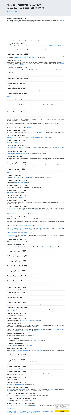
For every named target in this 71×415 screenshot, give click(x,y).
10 (7, 257)
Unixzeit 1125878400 (11, 412)
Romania (15, 232)
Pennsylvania (32, 356)
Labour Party (29, 127)
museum (30, 345)
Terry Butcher (58, 117)
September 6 (9, 384)
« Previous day (9, 11)
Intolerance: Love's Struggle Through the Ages (28, 277)
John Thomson (9, 262)
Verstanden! (62, 411)
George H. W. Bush (16, 113)
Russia (24, 108)
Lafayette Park (46, 113)
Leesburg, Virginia (27, 330)
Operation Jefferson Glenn (20, 164)
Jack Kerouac (17, 182)
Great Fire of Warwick (12, 368)
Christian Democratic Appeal (25, 126)
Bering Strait (48, 228)
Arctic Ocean (60, 228)
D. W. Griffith (13, 277)
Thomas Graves (39, 350)
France (12, 235)
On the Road (23, 182)
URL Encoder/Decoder (22, 411)
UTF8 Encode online (46, 411)
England (8, 117)
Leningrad (47, 108)
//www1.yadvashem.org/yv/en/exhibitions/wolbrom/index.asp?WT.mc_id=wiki (25, 209)
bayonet (30, 309)
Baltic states (30, 99)
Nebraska (13, 310)
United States (39, 132)
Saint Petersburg (14, 108)
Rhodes (33, 405)
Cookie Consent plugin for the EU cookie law (62, 413)
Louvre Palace (14, 345)
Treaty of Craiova (10, 232)
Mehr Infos (59, 409)
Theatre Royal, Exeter (12, 289)
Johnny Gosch (15, 142)
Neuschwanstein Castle (23, 320)
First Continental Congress (13, 356)
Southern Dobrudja (23, 232)
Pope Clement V (10, 405)
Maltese (17, 340)
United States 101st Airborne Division (34, 164)
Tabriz (22, 395)
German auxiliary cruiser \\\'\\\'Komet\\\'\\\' (24, 228)
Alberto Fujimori (37, 80)
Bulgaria (21, 197)
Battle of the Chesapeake (23, 350)
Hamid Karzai (53, 75)
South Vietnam (48, 164)
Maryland (35, 330)
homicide (20, 80)
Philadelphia (26, 356)
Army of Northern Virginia (57, 329)
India (8, 40)
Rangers (34, 262)
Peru (7, 80)
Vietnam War (9, 164)
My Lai (42, 171)
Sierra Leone (9, 390)
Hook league (32, 400)
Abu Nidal (46, 137)
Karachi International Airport (35, 137)
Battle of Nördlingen (20, 384)
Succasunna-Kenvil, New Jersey (25, 225)
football (14, 262)
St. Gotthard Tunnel (12, 147)
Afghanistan (24, 75)
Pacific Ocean (39, 228)
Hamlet (8, 389)
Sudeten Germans (42, 246)
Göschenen (58, 147)
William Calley (14, 171)
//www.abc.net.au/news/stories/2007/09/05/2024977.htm (25, 57)
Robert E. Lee (39, 329)
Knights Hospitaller (22, 405)
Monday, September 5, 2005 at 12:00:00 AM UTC (26, 412)
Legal (10, 411)
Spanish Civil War (10, 252)
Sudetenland (31, 247)
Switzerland (22, 147)
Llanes (19, 252)
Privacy (14, 411)
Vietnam (55, 171)
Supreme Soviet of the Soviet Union (47, 95)
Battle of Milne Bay (13, 213)
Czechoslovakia (10, 246)
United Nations (16, 85)
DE (7, 411)
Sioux (19, 309)
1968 (40, 171)
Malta (35, 340)
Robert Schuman (10, 192)
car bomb (9, 75)
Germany (38, 320)
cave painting (23, 235)
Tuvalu (8, 85)
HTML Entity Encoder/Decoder (34, 411)
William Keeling (51, 389)
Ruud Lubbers (37, 126)
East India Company (24, 389)
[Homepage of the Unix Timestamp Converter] (9, 5)
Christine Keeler (16, 177)
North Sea (12, 229)
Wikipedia (12, 408)
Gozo (39, 340)
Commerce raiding (12, 228)
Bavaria (31, 320)
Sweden (14, 117)
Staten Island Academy (11, 294)
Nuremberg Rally (15, 257)
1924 (51, 108)
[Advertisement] (35, 31)
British (8, 177)
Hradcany (50, 246)
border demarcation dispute (33, 40)
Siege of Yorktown (18, 351)
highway (35, 147)
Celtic (31, 262)
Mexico (20, 272)
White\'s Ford (19, 330)
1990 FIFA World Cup (37, 117)
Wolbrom (13, 208)
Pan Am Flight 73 (10, 137)
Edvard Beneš (20, 246)
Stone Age (21, 236)
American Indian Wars (11, 309)
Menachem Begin (17, 153)
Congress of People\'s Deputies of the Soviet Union (18, 95)
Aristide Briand (9, 267)
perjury (27, 177)
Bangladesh (12, 40)
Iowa (8, 142)
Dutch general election (13, 126)
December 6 (32, 177)
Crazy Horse (25, 309)
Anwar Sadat (25, 153)
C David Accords (10, 153)
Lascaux (9, 235)
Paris (9, 345)
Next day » (14, 11)
